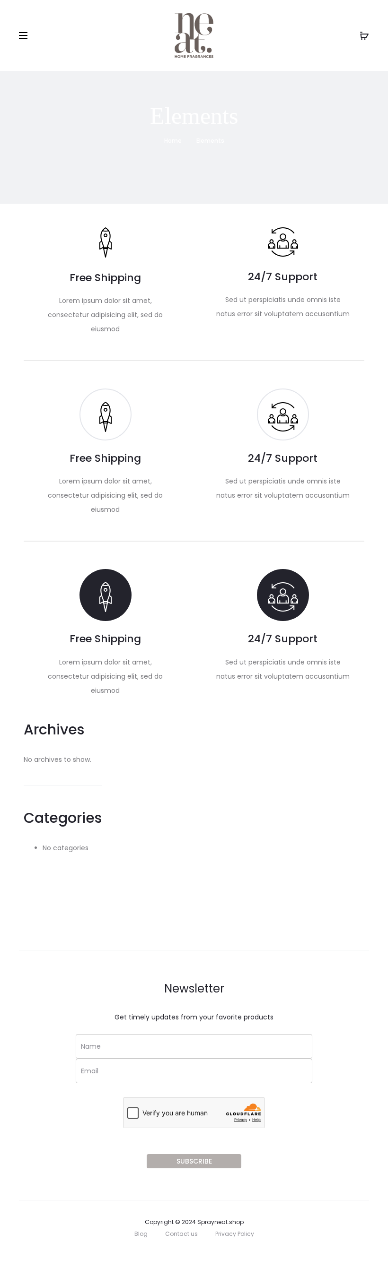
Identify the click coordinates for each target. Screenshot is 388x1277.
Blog (141, 1234)
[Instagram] (182, 1255)
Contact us (181, 1234)
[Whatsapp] (206, 1255)
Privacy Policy (234, 1234)
